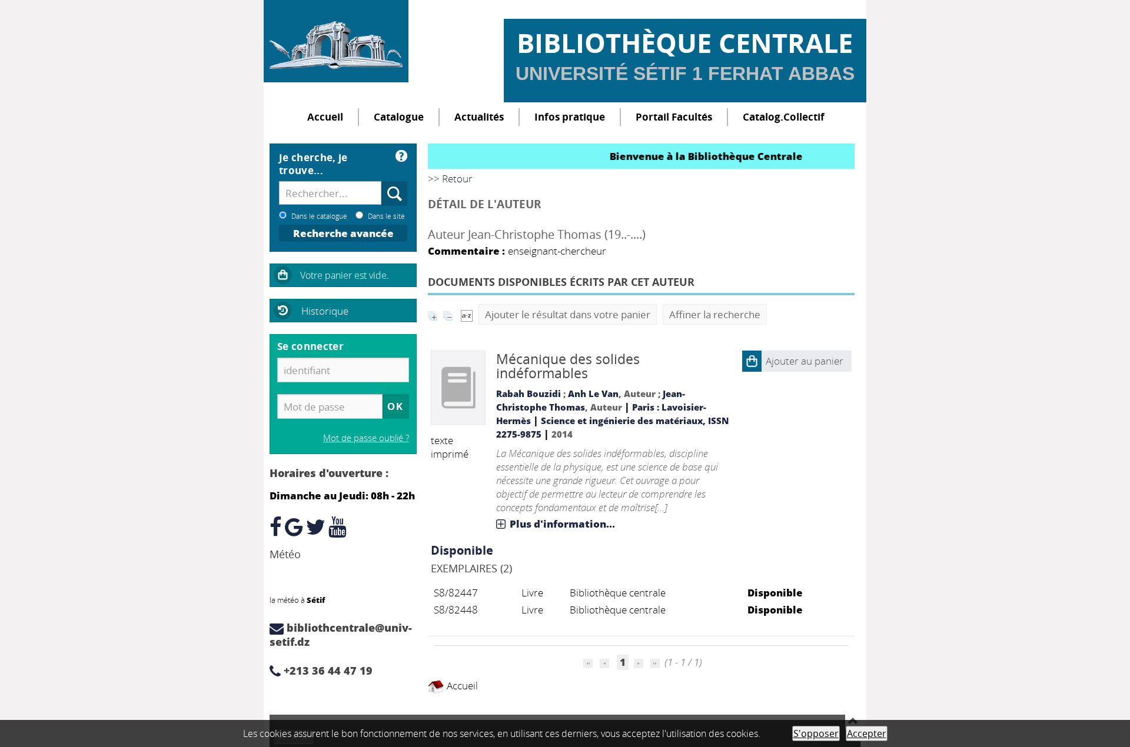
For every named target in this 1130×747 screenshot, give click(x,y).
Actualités (479, 117)
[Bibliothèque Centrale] (336, 41)
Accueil (325, 117)
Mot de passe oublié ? (366, 437)
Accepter (866, 733)
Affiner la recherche (714, 314)
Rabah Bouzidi (528, 393)
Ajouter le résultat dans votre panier (567, 314)
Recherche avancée (343, 233)
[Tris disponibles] (467, 314)
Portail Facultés (674, 117)
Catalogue (399, 117)
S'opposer (816, 733)
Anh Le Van (593, 393)
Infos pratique (569, 117)
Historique (324, 311)
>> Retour (450, 178)
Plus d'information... (562, 524)
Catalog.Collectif (784, 117)
